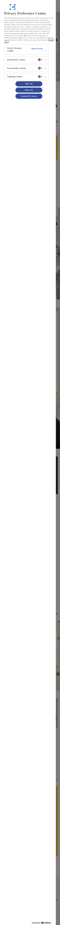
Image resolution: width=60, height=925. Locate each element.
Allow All (28, 84)
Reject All (29, 90)
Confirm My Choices (29, 96)
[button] (26, 49)
